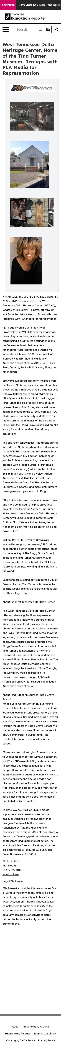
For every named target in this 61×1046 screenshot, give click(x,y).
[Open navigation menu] (6, 29)
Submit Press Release (17, 1033)
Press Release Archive (36, 1026)
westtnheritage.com (15, 593)
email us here (11, 874)
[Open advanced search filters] (47, 29)
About (15, 1026)
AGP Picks (8, 5)
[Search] (40, 29)
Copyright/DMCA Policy (20, 1040)
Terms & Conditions (45, 1033)
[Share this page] (56, 29)
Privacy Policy (46, 1040)
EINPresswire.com (21, 301)
